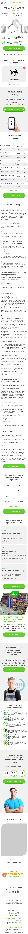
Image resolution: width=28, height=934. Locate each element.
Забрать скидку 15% (14, 781)
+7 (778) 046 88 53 (16, 3)
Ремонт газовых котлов (14, 924)
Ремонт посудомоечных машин (14, 932)
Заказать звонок (14, 48)
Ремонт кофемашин (14, 902)
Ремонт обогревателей (14, 922)
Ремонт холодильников (14, 929)
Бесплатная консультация (14, 109)
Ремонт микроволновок (14, 900)
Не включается (14, 80)
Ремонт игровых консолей (14, 915)
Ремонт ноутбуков (14, 909)
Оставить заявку (14, 196)
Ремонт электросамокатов (14, 903)
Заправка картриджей (14, 913)
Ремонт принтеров (14, 912)
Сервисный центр (7, 815)
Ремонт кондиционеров (14, 920)
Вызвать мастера (14, 635)
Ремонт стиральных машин (14, 931)
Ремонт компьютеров (14, 910)
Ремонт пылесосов (14, 899)
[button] (9, 84)
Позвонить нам (14, 876)
